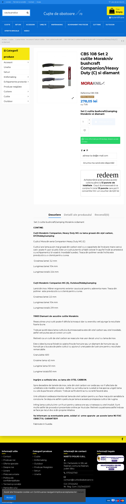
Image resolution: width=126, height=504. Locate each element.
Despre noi (8, 467)
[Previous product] (122, 41)
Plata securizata (11, 474)
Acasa (39, 2)
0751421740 (72, 473)
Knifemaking (40, 460)
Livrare (8, 2)
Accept (9, 497)
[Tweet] (84, 150)
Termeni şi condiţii (19, 2)
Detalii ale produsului (78, 214)
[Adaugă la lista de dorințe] (85, 130)
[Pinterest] (87, 150)
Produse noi (9, 460)
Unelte (37, 474)
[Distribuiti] (81, 150)
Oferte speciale (10, 464)
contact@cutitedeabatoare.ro (78, 480)
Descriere (54, 214)
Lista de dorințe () (117, 2)
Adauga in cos (105, 122)
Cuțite (37, 456)
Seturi (37, 471)
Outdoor (38, 464)
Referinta (85, 93)
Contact (31, 2)
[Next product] (123, 41)
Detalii (81, 492)
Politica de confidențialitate (11, 479)
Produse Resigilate (43, 467)
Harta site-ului (10, 488)
